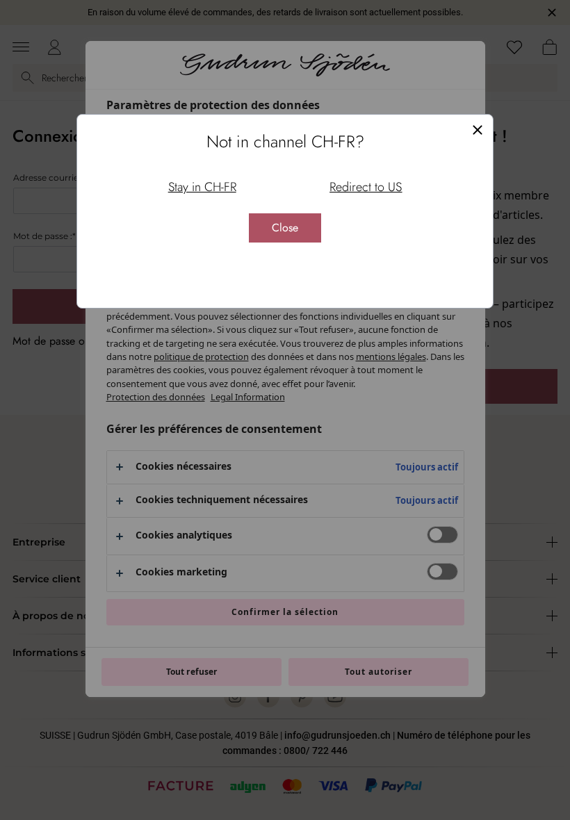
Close (285, 228)
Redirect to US (365, 187)
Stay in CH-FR (202, 187)
